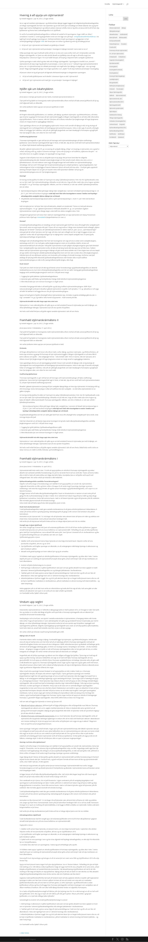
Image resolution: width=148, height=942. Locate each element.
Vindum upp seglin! (31, 602)
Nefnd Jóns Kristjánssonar (117, 86)
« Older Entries (24, 933)
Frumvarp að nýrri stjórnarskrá (118, 50)
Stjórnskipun (113, 111)
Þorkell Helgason (27, 19)
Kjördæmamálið (114, 63)
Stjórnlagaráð (117, 4)
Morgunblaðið (114, 82)
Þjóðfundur (113, 134)
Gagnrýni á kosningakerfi (117, 60)
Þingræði (122, 124)
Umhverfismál (113, 124)
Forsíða (107, 4)
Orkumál (112, 89)
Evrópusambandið (115, 41)
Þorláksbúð (113, 137)
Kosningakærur (114, 73)
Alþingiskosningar (115, 31)
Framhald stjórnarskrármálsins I (39, 458)
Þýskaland (121, 137)
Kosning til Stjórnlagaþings (117, 76)
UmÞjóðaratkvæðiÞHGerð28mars (85, 37)
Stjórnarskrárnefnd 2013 (116, 102)
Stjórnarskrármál (121, 95)
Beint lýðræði (113, 37)
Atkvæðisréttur (114, 34)
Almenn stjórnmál (115, 28)
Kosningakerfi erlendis (116, 70)
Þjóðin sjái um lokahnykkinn (36, 89)
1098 (42, 41)
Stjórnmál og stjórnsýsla (116, 108)
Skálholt (112, 95)
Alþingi (124, 28)
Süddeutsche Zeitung (116, 115)
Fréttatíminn (122, 57)
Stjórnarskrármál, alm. (116, 99)
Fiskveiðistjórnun (114, 44)
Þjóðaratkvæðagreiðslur (116, 131)
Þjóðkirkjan (121, 134)
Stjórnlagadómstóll (115, 105)
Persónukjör (119, 89)
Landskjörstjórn (114, 79)
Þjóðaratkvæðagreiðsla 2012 (118, 127)
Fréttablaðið (113, 57)
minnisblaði (41, 217)
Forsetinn (123, 44)
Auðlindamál (123, 34)
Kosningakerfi (113, 66)
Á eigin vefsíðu (48, 19)
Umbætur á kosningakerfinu (117, 121)
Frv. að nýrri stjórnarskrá (117, 53)
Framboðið (113, 47)
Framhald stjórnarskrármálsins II (39, 320)
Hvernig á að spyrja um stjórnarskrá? (42, 15)
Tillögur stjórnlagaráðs (116, 118)
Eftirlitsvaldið (123, 37)
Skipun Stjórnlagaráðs (116, 92)
